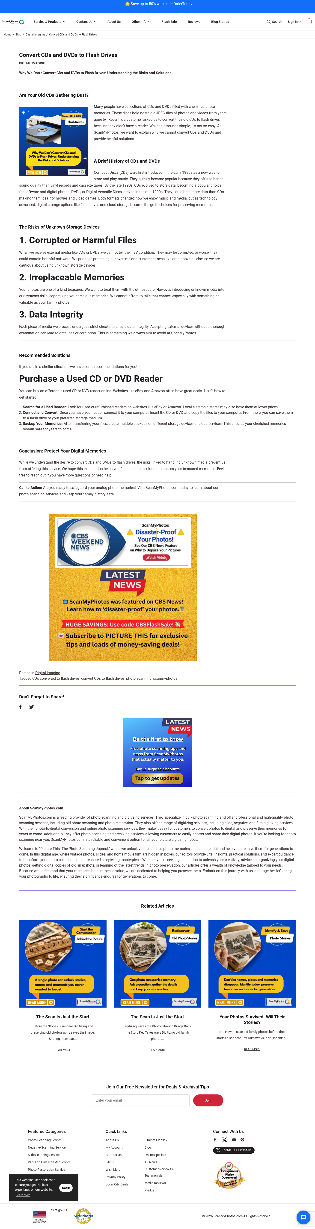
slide (228, 823)
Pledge (149, 1190)
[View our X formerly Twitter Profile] (226, 1142)
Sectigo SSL (59, 1210)
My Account (114, 1147)
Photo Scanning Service (45, 1140)
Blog (148, 1147)
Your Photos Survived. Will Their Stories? (252, 1019)
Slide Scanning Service (43, 1155)
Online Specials (155, 1155)
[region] (158, 6)
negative (241, 823)
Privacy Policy (115, 1177)
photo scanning (139, 678)
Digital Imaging (32, 63)
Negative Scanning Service (46, 1147)
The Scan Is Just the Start (62, 1017)
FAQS (109, 1162)
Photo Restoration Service (46, 1169)
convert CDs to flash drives (103, 678)
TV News (151, 1162)
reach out (38, 475)
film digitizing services (274, 823)
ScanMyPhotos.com (162, 487)
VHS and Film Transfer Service (49, 1162)
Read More (63, 1050)
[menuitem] (49, 22)
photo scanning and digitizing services (122, 817)
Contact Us (114, 1155)
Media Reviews (155, 1183)
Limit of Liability (156, 1140)
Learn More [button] (23, 1195)
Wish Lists (113, 1169)
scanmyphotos (165, 678)
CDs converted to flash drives (56, 678)
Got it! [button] (66, 1188)
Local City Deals (117, 1184)
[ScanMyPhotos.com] (13, 22)
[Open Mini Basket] (309, 21)
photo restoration (119, 823)
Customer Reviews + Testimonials (159, 1172)
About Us (112, 1140)
